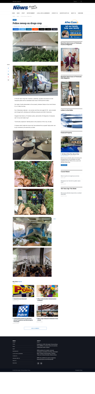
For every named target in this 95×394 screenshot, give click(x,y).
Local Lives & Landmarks (43, 13)
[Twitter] (8, 71)
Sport (23, 13)
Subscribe (80, 13)
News (18, 13)
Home (13, 13)
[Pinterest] (8, 76)
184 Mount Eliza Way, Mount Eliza (70, 154)
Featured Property (65, 155)
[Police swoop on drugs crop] (35, 47)
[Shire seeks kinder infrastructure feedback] (47, 291)
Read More (64, 165)
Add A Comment (35, 328)
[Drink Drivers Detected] (23, 291)
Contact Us (55, 13)
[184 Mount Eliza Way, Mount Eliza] (71, 144)
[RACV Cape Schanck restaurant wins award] (47, 311)
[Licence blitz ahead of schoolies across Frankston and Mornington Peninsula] (23, 311)
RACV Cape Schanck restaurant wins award (47, 319)
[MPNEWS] (25, 7)
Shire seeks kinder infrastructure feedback (46, 299)
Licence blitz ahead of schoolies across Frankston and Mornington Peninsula (23, 320)
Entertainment (31, 13)
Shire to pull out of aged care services (70, 176)
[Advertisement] (47, 383)
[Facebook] (8, 68)
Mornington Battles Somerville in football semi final (71, 193)
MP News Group (17, 26)
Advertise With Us (64, 13)
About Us (73, 13)
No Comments (39, 26)
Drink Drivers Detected (20, 299)
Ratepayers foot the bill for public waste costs (70, 181)
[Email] (8, 79)
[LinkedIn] (8, 74)
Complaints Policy (78, 370)
